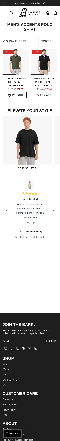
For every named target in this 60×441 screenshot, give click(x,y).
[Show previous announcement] (4, 3)
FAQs (5, 415)
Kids (5, 374)
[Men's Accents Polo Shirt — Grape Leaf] (16, 62)
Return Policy (9, 410)
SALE (5, 385)
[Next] (53, 210)
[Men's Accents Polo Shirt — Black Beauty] (44, 62)
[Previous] (7, 210)
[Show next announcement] (55, 3)
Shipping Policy (10, 404)
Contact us (8, 399)
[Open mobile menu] (4, 13)
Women (6, 369)
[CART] (55, 13)
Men (5, 364)
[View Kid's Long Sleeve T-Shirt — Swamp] (30, 185)
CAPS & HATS (10, 380)
